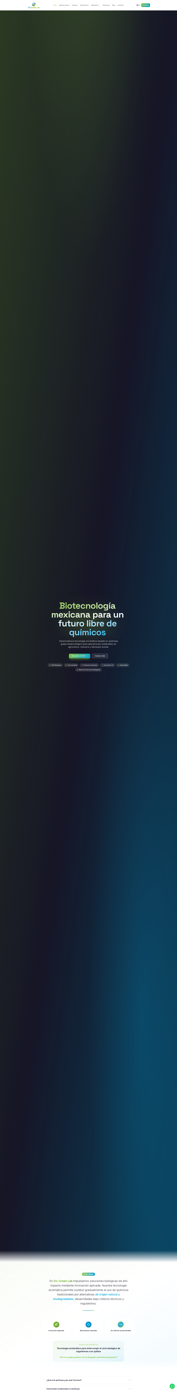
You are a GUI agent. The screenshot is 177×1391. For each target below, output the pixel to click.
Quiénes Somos (64, 5)
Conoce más (100, 656)
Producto (75, 5)
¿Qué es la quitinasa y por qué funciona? (64, 1380)
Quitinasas (106, 5)
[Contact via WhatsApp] (172, 1386)
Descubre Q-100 (78, 656)
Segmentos (94, 5)
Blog (113, 5)
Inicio (55, 5)
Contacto (121, 5)
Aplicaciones (84, 5)
